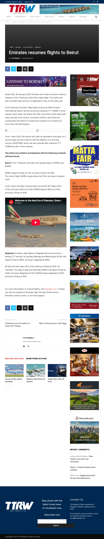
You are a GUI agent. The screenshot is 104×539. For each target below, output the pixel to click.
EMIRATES (38, 47)
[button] (96, 17)
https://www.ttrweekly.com (32, 341)
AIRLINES (21, 22)
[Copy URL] (30, 68)
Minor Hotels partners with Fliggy (52, 323)
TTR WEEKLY (15, 58)
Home (7, 22)
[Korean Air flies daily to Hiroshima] (14, 370)
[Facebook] (93, 1)
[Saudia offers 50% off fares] (57, 370)
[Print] (25, 68)
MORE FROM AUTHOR (36, 358)
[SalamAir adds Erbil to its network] (35, 370)
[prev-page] (6, 386)
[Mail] (25, 346)
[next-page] (10, 386)
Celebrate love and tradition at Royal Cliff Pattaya (17, 324)
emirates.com (51, 289)
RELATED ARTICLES (14, 358)
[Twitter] (97, 1)
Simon (72, 467)
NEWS (14, 22)
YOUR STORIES (28, 47)
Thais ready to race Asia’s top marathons (81, 459)
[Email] (19, 68)
